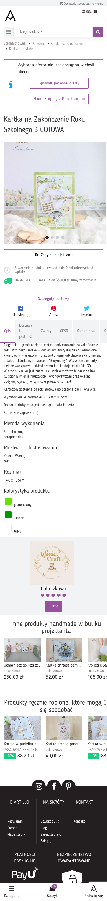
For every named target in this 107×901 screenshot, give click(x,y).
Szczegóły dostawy (53, 299)
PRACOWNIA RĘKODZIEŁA (22, 750)
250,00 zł (14, 677)
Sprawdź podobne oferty (59, 83)
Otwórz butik (50, 821)
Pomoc (12, 828)
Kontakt (79, 821)
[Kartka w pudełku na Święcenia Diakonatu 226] (22, 728)
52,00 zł (54, 677)
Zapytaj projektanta (56, 255)
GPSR (64, 331)
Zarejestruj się (51, 834)
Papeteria (39, 44)
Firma (53, 606)
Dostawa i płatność (25, 331)
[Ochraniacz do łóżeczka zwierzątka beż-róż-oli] (22, 650)
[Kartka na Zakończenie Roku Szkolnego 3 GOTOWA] (55, 193)
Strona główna (15, 43)
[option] (22, 659)
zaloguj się (89, 11)
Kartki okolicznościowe (67, 44)
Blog (44, 828)
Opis (7, 331)
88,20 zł (23, 756)
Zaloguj (46, 841)
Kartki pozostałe (21, 49)
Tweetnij (86, 315)
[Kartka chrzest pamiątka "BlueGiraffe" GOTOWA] (64, 650)
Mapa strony (16, 834)
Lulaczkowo (12, 671)
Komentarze (86, 331)
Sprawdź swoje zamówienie (83, 3)
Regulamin (15, 821)
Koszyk (52, 896)
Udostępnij (20, 315)
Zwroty (46, 331)
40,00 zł (54, 756)
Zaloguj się (94, 896)
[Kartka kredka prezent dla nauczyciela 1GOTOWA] (64, 728)
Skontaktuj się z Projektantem (59, 99)
